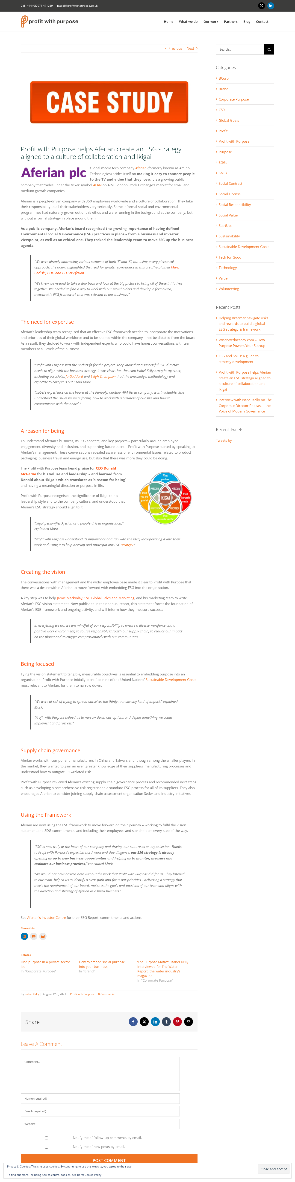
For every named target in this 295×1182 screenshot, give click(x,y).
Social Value (228, 215)
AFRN (97, 185)
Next (190, 48)
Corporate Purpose (234, 99)
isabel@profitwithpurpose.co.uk (77, 6)
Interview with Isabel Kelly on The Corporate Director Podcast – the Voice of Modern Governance (245, 406)
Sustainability (229, 236)
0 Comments (106, 994)
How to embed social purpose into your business (102, 964)
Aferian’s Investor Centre (46, 917)
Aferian (141, 168)
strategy (127, 544)
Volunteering (229, 288)
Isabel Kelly (32, 994)
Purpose (225, 152)
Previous (175, 48)
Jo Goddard (74, 376)
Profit (223, 131)
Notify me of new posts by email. (99, 1146)
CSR (222, 109)
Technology (228, 267)
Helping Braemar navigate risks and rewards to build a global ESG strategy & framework (243, 324)
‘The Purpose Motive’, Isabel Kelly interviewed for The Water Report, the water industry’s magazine (162, 969)
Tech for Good (230, 257)
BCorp (224, 78)
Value (223, 278)
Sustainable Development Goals (171, 679)
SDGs (223, 162)
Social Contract (230, 183)
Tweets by (224, 440)
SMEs (223, 173)
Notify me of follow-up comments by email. (107, 1137)
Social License (230, 194)
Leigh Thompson (103, 376)
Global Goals (229, 120)
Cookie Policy (93, 1175)
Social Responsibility (235, 204)
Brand (223, 88)
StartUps (225, 225)
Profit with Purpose (82, 994)
